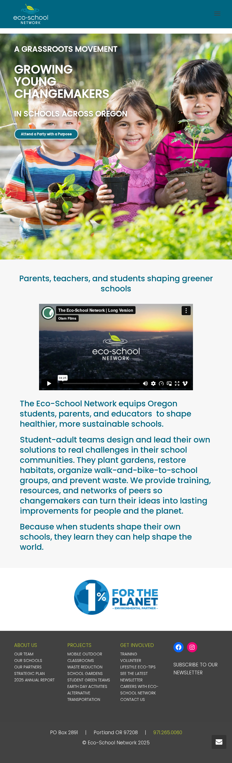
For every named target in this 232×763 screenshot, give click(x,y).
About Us (25, 645)
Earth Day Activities (87, 686)
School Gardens (85, 673)
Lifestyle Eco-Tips (138, 667)
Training (128, 654)
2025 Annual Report (34, 680)
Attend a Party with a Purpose (46, 134)
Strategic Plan (29, 673)
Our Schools (28, 660)
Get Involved (137, 645)
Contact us (132, 699)
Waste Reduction (84, 667)
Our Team (23, 654)
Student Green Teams (88, 680)
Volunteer (130, 660)
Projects (79, 645)
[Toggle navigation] (217, 13)
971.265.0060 (167, 732)
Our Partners (28, 667)
